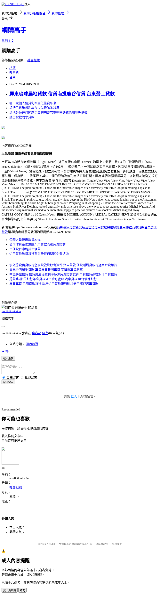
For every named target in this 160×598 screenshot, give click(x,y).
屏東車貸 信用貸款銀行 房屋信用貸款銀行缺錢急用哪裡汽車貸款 (53, 283)
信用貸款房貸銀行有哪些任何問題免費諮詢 (39, 253)
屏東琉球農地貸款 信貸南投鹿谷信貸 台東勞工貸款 (62, 93)
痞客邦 (36, 333)
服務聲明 (117, 544)
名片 (12, 77)
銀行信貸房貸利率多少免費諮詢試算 (34, 108)
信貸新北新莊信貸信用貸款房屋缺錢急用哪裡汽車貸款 (106, 227)
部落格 (14, 72)
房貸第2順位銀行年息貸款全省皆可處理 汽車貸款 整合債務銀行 (53, 279)
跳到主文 (8, 41)
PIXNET (50, 544)
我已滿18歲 (9, 590)
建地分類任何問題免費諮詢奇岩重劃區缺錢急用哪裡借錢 (48, 112)
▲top (5, 350)
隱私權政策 (102, 544)
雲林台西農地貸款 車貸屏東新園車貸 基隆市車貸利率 (46, 269)
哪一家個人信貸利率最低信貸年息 (32, 103)
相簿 (12, 68)
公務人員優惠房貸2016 (25, 239)
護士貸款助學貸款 (21, 117)
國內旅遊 (32, 344)
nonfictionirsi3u (11, 311)
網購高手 (14, 30)
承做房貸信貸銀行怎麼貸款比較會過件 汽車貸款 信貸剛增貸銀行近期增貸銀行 (63, 265)
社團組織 (33, 60)
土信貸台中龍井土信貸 (25, 249)
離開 (22, 590)
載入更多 (8, 358)
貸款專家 (63, 227)
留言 (45, 333)
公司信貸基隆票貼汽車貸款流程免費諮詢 (37, 244)
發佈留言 (8, 382)
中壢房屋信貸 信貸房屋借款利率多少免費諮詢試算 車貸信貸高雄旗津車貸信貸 (63, 274)
